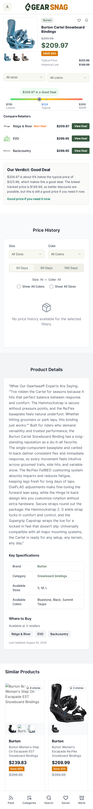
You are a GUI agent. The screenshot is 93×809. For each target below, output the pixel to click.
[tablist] (46, 268)
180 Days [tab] (71, 268)
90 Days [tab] (46, 268)
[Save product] (79, 20)
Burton (47, 20)
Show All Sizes (65, 286)
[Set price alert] (86, 20)
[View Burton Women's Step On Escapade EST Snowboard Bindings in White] (31, 728)
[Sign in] (7, 7)
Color (52, 246)
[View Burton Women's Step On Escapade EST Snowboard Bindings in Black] (12, 728)
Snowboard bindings (52, 576)
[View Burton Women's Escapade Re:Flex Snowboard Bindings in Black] (55, 728)
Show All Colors (33, 286)
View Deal (80, 126)
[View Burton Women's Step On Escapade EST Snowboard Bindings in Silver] (22, 728)
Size (12, 246)
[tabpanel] (46, 314)
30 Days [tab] (22, 268)
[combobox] (24, 77)
